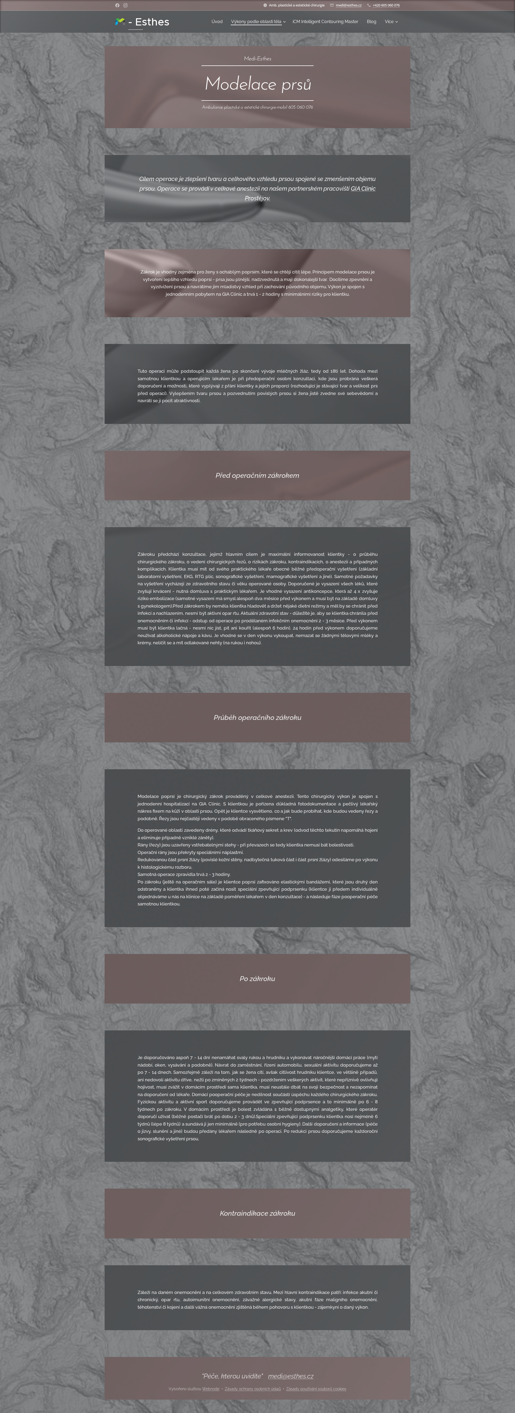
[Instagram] (125, 5)
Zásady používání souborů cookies (316, 1389)
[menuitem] (218, 21)
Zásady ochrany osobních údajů (253, 1389)
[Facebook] (117, 5)
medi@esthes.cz (349, 5)
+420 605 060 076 (386, 5)
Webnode (210, 1389)
